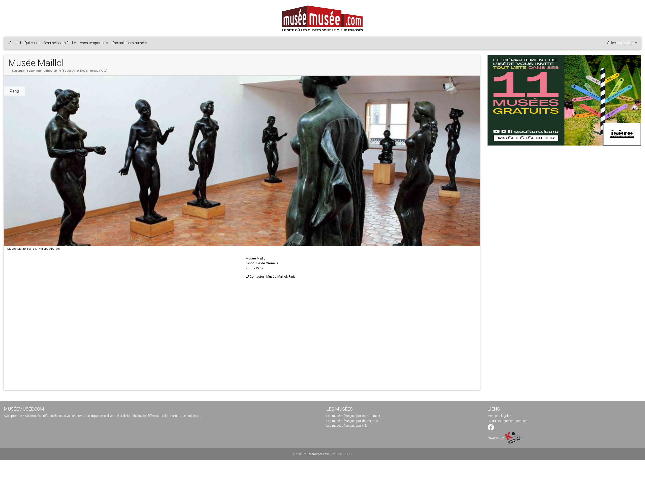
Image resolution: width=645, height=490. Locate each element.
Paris (14, 91)
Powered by (496, 438)
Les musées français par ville (346, 425)
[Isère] (564, 100)
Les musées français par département (353, 416)
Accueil (15, 43)
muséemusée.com (316, 454)
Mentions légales (499, 416)
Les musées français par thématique (352, 421)
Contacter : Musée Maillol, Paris (273, 276)
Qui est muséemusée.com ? (46, 43)
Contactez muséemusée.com (508, 421)
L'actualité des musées (129, 43)
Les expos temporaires (90, 43)
